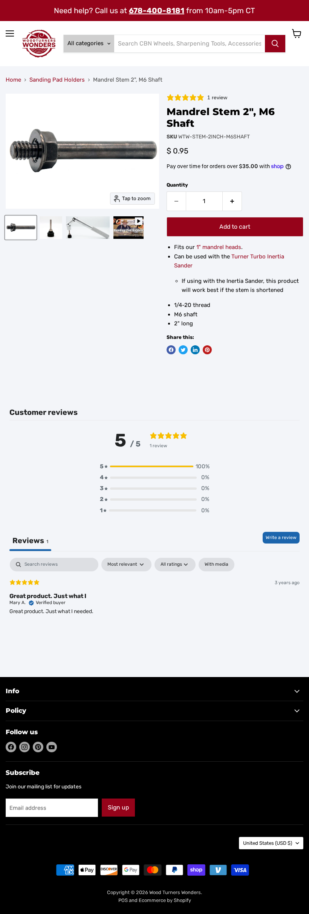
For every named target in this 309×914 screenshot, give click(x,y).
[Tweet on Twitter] (183, 349)
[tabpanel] (154, 605)
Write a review (281, 537)
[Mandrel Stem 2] (21, 228)
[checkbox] (216, 564)
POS (123, 900)
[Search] (275, 43)
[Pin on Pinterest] (207, 349)
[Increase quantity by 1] (232, 201)
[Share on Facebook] (171, 349)
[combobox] (189, 43)
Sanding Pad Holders (57, 80)
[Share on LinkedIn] (195, 349)
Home (13, 80)
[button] (154, 466)
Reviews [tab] (30, 540)
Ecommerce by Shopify (165, 900)
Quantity (177, 185)
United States (267, 843)
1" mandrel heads (218, 247)
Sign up (118, 807)
